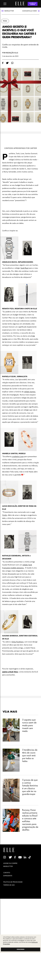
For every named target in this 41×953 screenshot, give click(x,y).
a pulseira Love (18, 456)
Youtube (20, 857)
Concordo (20, 949)
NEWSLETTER (8, 866)
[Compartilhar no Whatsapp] (12, 63)
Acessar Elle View (29, 11)
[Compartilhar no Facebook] (2, 63)
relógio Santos (29, 392)
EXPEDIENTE (7, 876)
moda (5, 21)
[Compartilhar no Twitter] (7, 63)
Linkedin (25, 857)
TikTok (30, 857)
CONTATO (6, 873)
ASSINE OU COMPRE (32, 3)
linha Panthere (18, 642)
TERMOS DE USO (9, 885)
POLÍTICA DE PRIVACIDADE (13, 882)
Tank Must (24, 268)
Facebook (15, 857)
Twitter (10, 857)
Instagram (5, 857)
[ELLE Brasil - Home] (19, 5)
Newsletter (9, 11)
